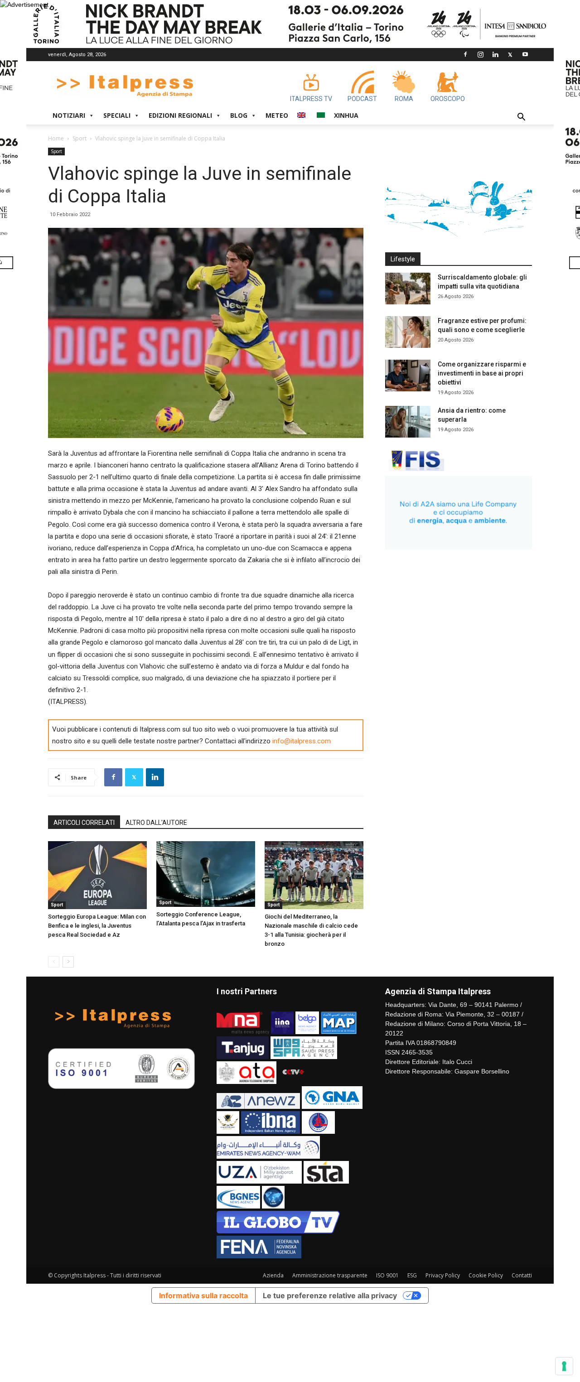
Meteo (277, 115)
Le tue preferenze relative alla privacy (330, 1295)
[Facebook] (465, 54)
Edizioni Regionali (180, 115)
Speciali (116, 115)
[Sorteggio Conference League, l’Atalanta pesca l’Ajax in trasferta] (205, 874)
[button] (521, 118)
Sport (79, 138)
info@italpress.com (301, 741)
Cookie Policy (486, 1275)
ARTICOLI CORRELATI (84, 822)
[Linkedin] (495, 54)
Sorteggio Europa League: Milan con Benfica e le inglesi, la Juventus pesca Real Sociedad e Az (97, 925)
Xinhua (346, 115)
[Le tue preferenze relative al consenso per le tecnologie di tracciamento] (564, 1366)
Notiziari (69, 115)
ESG (412, 1275)
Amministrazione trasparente (329, 1275)
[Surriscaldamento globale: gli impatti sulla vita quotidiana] (407, 288)
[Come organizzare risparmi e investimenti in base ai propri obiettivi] (407, 375)
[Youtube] (525, 54)
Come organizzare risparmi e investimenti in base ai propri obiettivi (482, 373)
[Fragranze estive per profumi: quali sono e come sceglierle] (407, 332)
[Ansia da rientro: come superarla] (407, 422)
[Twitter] (510, 54)
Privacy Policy (442, 1275)
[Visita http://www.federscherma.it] (414, 468)
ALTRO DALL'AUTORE (156, 822)
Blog (238, 115)
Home (56, 138)
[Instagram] (480, 54)
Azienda (273, 1275)
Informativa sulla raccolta (203, 1295)
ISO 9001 (387, 1275)
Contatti (522, 1275)
